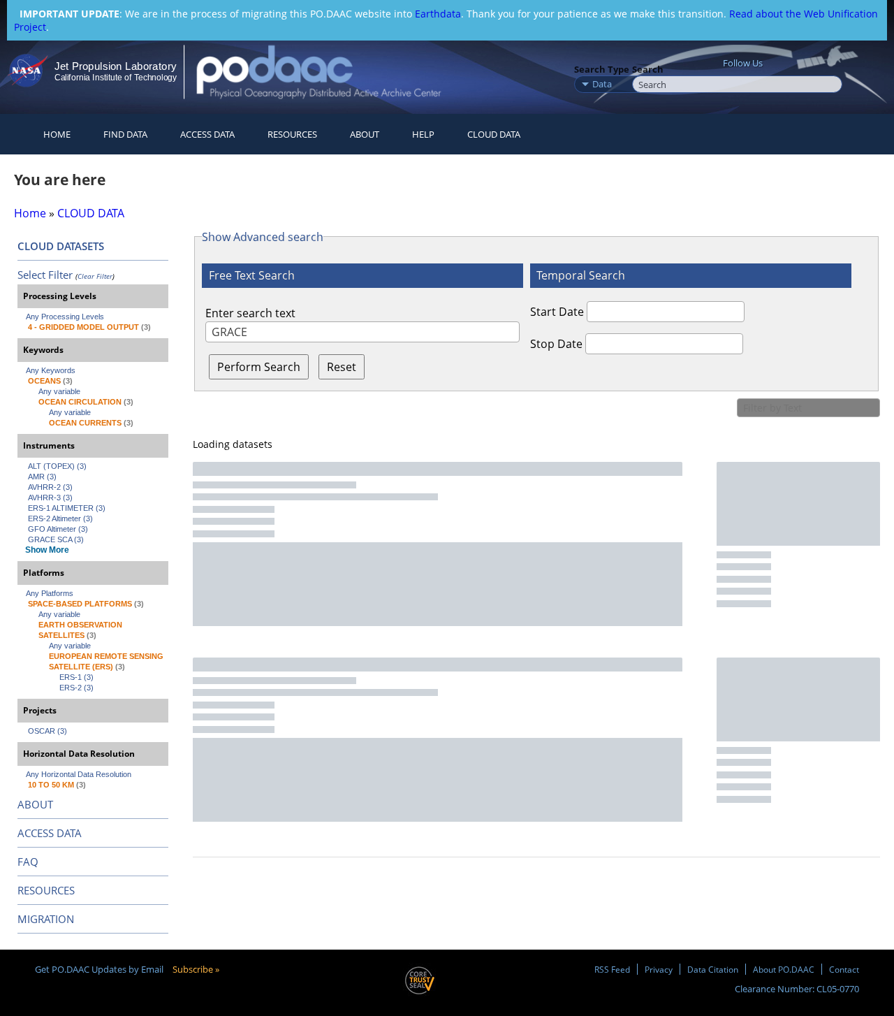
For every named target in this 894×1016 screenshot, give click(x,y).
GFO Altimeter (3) (58, 529)
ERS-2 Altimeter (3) (60, 518)
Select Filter (45, 275)
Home (57, 134)
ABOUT (35, 804)
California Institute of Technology (115, 77)
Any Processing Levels (65, 316)
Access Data (207, 134)
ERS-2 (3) (76, 687)
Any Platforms (49, 593)
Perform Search (258, 367)
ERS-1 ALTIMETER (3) (66, 508)
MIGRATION (45, 919)
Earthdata (438, 13)
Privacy (659, 969)
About (364, 134)
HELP (423, 134)
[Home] (330, 72)
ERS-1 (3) (76, 677)
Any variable (59, 391)
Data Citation (712, 969)
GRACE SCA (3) (56, 539)
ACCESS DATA (49, 833)
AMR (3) (42, 476)
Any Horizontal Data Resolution (78, 774)
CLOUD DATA (493, 134)
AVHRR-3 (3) (50, 497)
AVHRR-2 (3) (50, 487)
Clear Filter (95, 276)
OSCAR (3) (47, 731)
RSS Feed (612, 969)
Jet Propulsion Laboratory (115, 66)
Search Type (601, 69)
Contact (844, 969)
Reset (341, 367)
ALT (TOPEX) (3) (57, 466)
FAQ (27, 862)
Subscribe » (196, 969)
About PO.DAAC (783, 969)
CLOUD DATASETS (60, 246)
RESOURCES (292, 134)
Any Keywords (50, 370)
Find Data (125, 134)
